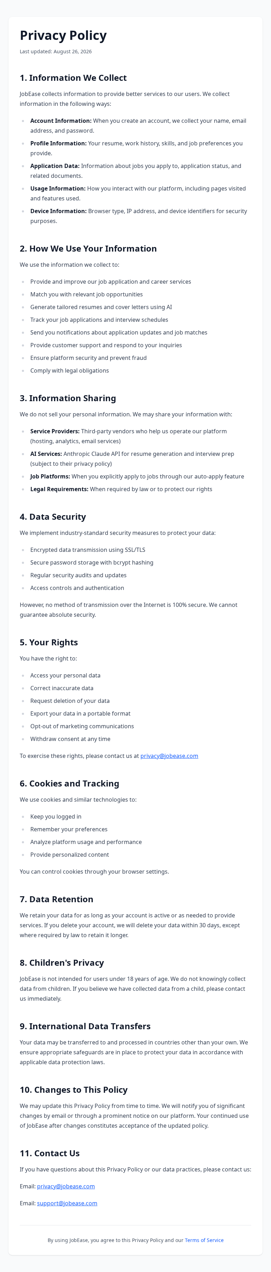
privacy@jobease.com (169, 756)
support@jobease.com (67, 1203)
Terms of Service (204, 1240)
